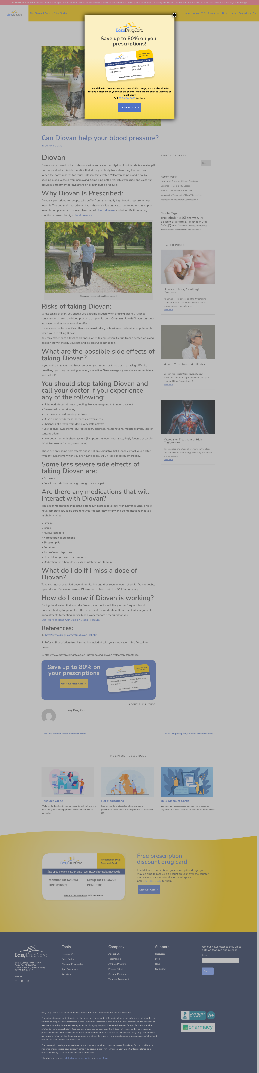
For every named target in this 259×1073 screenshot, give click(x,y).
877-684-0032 (127, 98)
